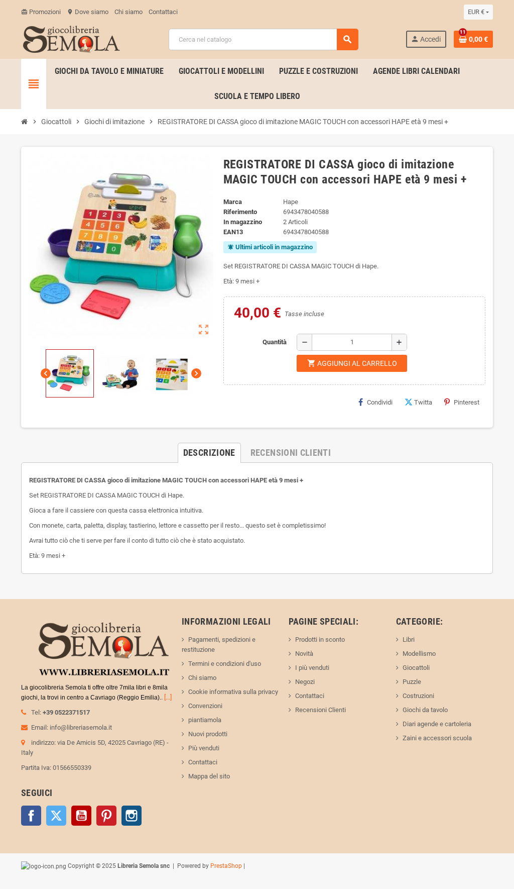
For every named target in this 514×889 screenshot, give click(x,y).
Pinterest (466, 402)
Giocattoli (416, 667)
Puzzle (412, 681)
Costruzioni (418, 696)
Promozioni (41, 12)
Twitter (56, 816)
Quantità (275, 342)
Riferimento (240, 212)
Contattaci (163, 12)
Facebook (31, 816)
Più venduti (203, 748)
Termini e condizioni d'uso (224, 663)
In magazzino (242, 222)
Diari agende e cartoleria (437, 724)
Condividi (380, 402)
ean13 (233, 232)
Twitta (423, 402)
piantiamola (204, 720)
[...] (168, 697)
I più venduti (312, 667)
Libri (409, 639)
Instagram (131, 816)
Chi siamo (128, 12)
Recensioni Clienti (320, 710)
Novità (304, 653)
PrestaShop (226, 865)
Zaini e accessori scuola (437, 738)
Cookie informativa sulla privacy (233, 692)
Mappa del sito (209, 776)
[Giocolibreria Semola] (71, 38)
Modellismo (419, 653)
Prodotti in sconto (320, 639)
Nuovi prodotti (207, 734)
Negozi (305, 681)
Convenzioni (205, 706)
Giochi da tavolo (425, 710)
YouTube (81, 816)
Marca (232, 202)
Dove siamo (87, 12)
